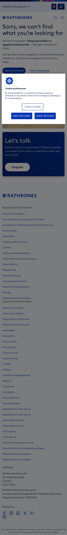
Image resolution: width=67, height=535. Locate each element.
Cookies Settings (32, 107)
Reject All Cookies (21, 116)
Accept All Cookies (45, 116)
